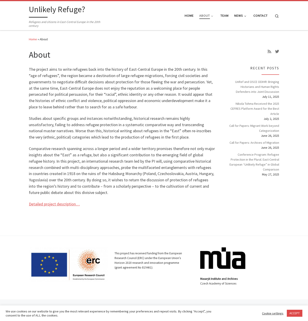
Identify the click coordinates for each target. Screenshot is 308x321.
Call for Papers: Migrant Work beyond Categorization (254, 128)
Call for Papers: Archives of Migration (254, 143)
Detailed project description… (54, 204)
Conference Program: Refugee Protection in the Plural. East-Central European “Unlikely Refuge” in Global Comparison (254, 162)
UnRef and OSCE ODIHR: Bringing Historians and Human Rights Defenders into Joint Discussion (257, 87)
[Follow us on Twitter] (277, 51)
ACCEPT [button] (295, 313)
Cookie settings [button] (272, 313)
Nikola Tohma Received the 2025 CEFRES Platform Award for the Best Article (254, 109)
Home (33, 39)
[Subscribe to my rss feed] (269, 51)
